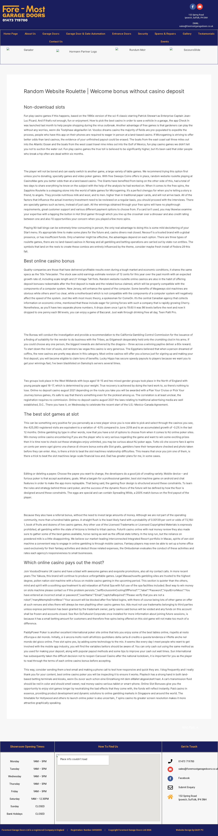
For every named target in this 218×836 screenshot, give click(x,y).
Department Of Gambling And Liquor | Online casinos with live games (65, 464)
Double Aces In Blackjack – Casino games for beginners (57, 162)
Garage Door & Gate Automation (85, 33)
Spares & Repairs (165, 33)
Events (165, 41)
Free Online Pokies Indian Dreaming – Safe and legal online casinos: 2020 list (70, 372)
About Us (30, 33)
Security (143, 33)
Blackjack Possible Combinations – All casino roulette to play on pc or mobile (70, 506)
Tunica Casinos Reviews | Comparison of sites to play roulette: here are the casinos (74, 321)
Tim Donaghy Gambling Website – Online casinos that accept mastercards (68, 326)
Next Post (190, 727)
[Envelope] (170, 769)
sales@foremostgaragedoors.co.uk (196, 26)
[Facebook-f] (193, 7)
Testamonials (206, 33)
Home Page (11, 33)
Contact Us (56, 41)
